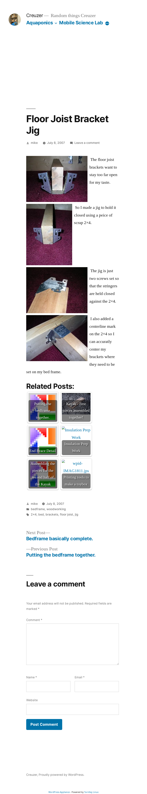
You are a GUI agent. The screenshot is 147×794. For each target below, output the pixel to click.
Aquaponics (39, 23)
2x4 (34, 514)
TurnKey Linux (91, 792)
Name (31, 677)
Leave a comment (87, 143)
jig (76, 514)
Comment (34, 620)
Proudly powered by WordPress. (61, 775)
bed (41, 514)
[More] (107, 23)
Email (80, 677)
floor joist (66, 514)
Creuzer (34, 15)
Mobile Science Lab (81, 23)
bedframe (38, 509)
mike (34, 143)
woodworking (56, 509)
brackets (52, 514)
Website (32, 700)
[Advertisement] (73, 67)
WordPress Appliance (59, 792)
